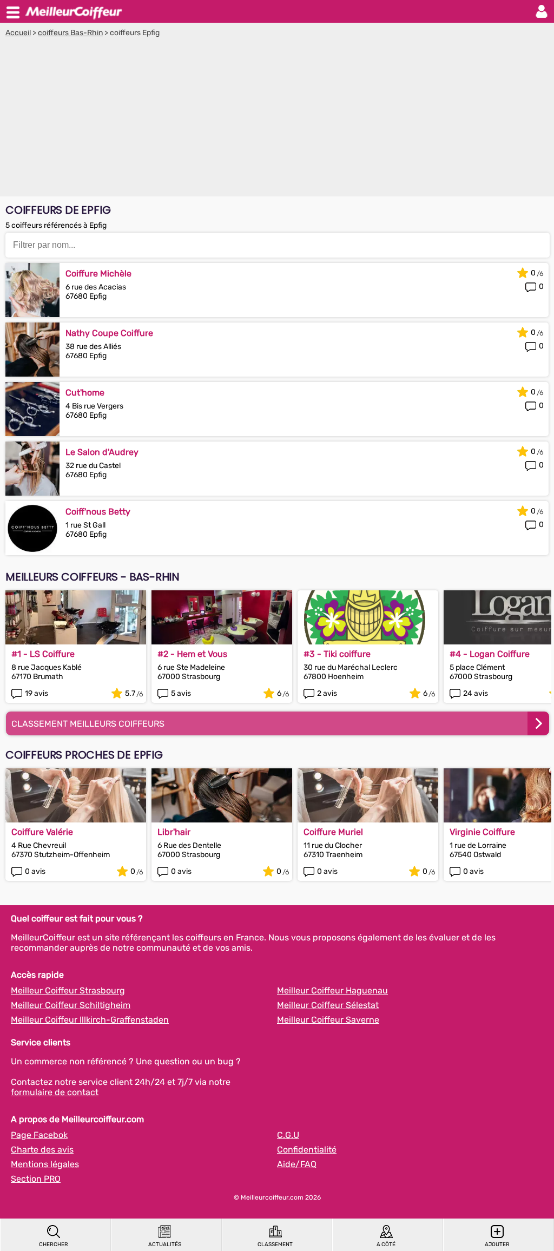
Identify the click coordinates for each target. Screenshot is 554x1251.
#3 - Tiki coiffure (337, 654)
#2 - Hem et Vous (192, 654)
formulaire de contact (54, 1092)
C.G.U (288, 1135)
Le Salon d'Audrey (101, 452)
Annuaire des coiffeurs (73, 11)
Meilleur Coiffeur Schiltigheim (70, 1005)
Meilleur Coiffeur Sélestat (328, 1005)
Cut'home (84, 392)
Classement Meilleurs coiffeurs (87, 724)
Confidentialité (307, 1149)
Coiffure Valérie (42, 832)
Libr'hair (173, 832)
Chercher (53, 1244)
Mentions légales (45, 1164)
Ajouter (497, 1244)
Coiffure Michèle (98, 273)
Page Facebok (39, 1135)
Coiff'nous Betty (97, 511)
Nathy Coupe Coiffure (109, 333)
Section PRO (36, 1179)
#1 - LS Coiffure (43, 654)
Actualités (164, 1244)
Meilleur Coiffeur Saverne (328, 1020)
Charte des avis (42, 1149)
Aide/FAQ (296, 1164)
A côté (386, 1244)
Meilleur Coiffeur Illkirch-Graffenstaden (90, 1020)
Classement (275, 1244)
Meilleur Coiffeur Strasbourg (68, 990)
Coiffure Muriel (333, 832)
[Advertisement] (277, 118)
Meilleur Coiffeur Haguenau (332, 990)
